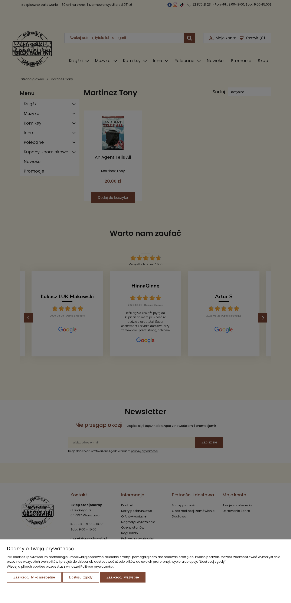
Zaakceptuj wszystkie (123, 577)
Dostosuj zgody (80, 577)
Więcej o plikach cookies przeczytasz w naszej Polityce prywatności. (60, 566)
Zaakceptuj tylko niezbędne (34, 577)
